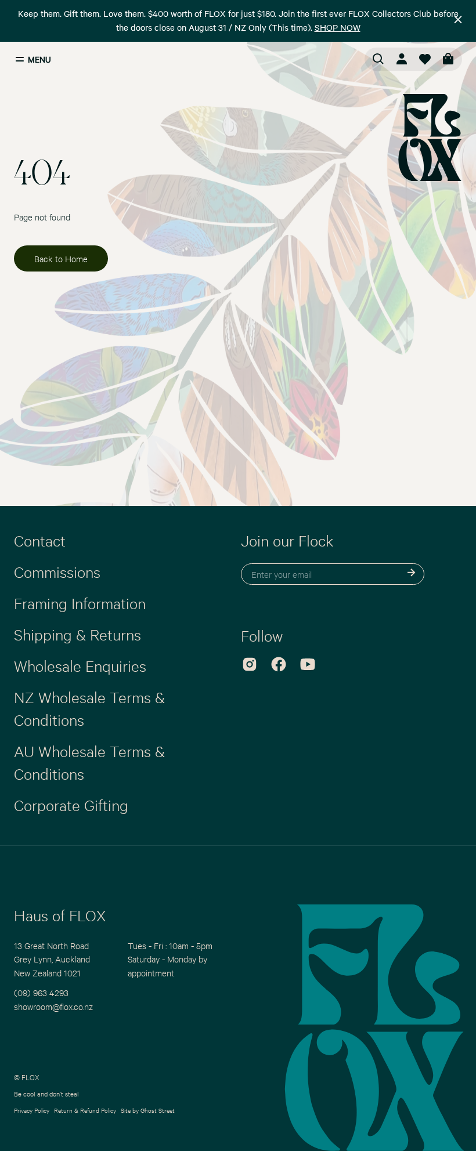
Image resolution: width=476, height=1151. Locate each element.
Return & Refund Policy (85, 1110)
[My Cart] (448, 59)
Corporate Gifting (71, 804)
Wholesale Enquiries (80, 665)
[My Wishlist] (425, 59)
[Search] (378, 59)
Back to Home (61, 258)
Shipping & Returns (77, 634)
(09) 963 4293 (41, 992)
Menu (39, 59)
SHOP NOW (337, 27)
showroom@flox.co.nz (53, 1006)
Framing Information (80, 602)
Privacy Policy (31, 1110)
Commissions (57, 571)
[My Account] (402, 59)
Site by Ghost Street (148, 1110)
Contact (40, 540)
